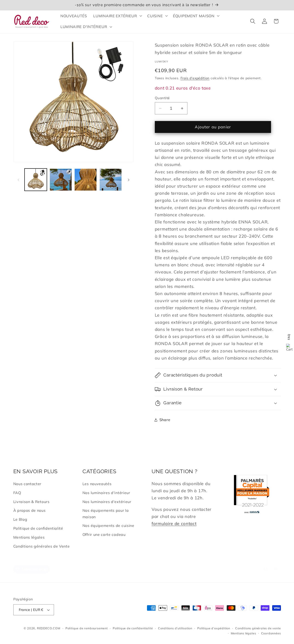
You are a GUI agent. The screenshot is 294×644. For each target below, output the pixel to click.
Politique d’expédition (213, 628)
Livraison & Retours (31, 501)
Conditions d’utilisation (175, 628)
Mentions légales (29, 537)
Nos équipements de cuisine (108, 525)
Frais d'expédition (195, 78)
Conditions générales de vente (258, 628)
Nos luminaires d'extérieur (106, 501)
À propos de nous (29, 510)
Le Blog (20, 519)
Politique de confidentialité (38, 528)
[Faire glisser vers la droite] (129, 180)
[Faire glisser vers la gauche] (18, 180)
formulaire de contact (174, 523)
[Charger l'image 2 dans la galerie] (61, 180)
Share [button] (164, 419)
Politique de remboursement (86, 628)
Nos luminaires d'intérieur (106, 492)
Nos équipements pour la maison (105, 513)
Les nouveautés (97, 483)
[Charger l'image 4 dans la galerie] (110, 180)
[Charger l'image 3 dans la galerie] (85, 180)
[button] (117, 15)
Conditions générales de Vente (41, 546)
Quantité (162, 98)
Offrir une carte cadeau (104, 534)
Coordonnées (271, 633)
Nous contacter (27, 483)
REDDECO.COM (48, 628)
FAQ (17, 492)
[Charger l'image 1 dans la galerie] (36, 180)
